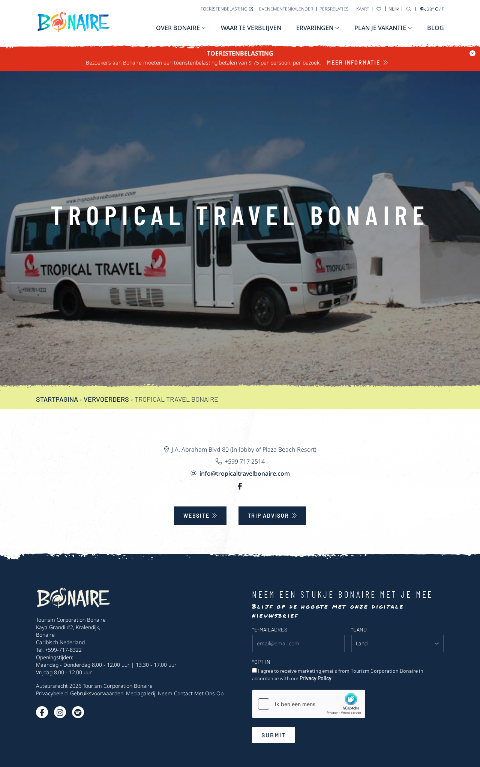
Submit (273, 734)
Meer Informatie (353, 62)
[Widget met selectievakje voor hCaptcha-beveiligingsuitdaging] (308, 704)
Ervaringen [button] (314, 28)
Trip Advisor (268, 515)
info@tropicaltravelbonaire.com (245, 473)
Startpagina (57, 399)
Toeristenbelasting (224, 9)
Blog (435, 28)
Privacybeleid (52, 693)
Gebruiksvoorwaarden (96, 693)
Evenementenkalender (286, 9)
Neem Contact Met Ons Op (191, 693)
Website (196, 515)
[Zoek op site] (408, 8)
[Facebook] (240, 486)
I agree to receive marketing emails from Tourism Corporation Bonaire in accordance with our (337, 674)
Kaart (362, 9)
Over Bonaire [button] (178, 28)
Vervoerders (106, 399)
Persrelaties (334, 9)
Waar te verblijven (251, 28)
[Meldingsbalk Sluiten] (473, 53)
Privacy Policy (316, 678)
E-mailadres (269, 629)
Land (359, 629)
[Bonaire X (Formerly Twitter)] (42, 712)
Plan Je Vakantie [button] (380, 28)
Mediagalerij (140, 693)
